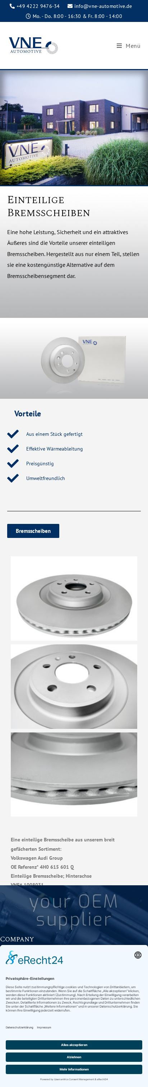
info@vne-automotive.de (103, 6)
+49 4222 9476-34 (38, 6)
